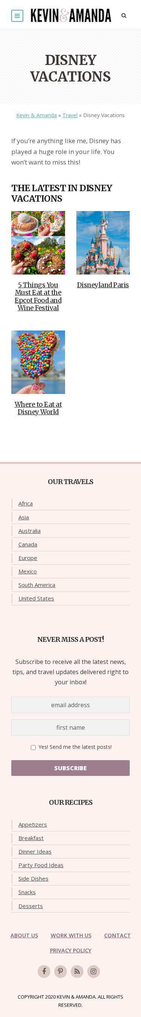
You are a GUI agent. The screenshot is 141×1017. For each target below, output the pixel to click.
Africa (25, 503)
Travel (69, 115)
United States (36, 598)
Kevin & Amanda (36, 115)
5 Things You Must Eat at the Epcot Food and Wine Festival (38, 296)
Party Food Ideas (41, 865)
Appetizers (32, 824)
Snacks (27, 892)
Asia (23, 517)
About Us (24, 935)
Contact (117, 935)
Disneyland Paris (103, 285)
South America (36, 584)
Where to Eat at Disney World (38, 408)
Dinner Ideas (35, 851)
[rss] (77, 971)
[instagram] (93, 971)
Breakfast (31, 838)
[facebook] (44, 971)
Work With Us (71, 935)
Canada (27, 544)
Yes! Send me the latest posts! (74, 746)
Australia (29, 530)
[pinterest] (60, 971)
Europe (27, 557)
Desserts (30, 906)
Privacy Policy (70, 950)
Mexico (27, 571)
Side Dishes (33, 878)
